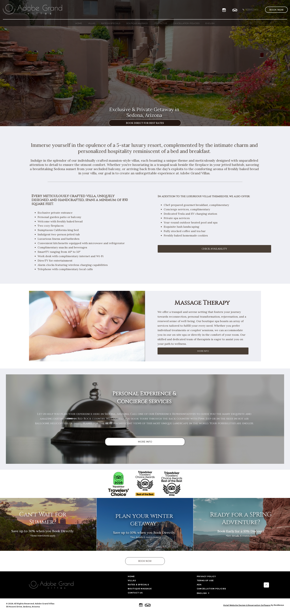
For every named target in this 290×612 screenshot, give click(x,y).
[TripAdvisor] (235, 9)
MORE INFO (203, 351)
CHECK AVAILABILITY (214, 248)
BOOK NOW (145, 561)
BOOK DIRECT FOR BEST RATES (145, 123)
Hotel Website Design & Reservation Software (247, 605)
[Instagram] (224, 9)
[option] (145, 63)
